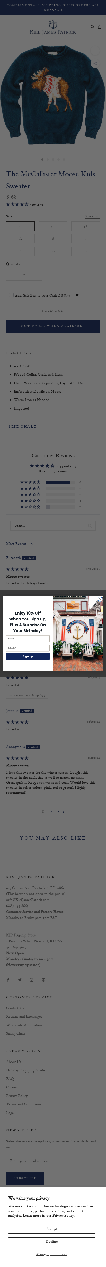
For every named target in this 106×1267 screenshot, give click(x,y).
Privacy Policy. (63, 1216)
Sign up (28, 656)
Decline (52, 1241)
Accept (51, 1229)
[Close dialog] (100, 599)
